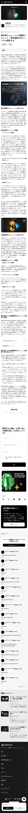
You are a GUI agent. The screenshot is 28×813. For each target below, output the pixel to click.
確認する (8, 808)
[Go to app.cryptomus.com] (8, 2)
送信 (14, 464)
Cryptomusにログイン (14, 545)
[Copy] (25, 499)
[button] (14, 50)
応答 (2, 557)
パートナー (20, 808)
